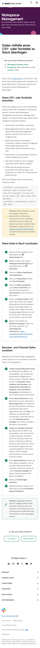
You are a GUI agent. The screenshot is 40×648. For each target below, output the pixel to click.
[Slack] (18, 611)
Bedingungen (18, 621)
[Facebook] (18, 564)
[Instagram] (13, 564)
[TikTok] (31, 564)
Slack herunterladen (9, 616)
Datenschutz (6, 621)
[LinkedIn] (9, 564)
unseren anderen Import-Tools (21, 229)
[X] (22, 564)
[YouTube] (27, 564)
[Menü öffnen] (37, 3)
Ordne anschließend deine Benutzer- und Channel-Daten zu (21, 334)
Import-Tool (17, 78)
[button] (11, 538)
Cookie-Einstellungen (9, 625)
